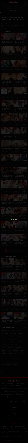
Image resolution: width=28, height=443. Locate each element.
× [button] (14, 226)
